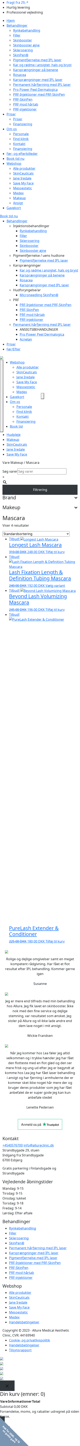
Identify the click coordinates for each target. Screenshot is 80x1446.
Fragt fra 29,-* (17, 2)
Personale (21, 134)
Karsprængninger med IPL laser (38, 79)
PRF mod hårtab (25, 104)
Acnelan (26, 339)
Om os (12, 129)
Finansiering (22, 124)
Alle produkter (24, 168)
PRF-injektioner (25, 109)
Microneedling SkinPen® (39, 295)
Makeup (19, 198)
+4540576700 (12, 1145)
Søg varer (9, 471)
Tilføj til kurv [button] (55, 552)
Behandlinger (17, 25)
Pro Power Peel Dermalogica (35, 89)
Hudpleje (14, 434)
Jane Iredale (22, 178)
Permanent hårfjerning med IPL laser (42, 84)
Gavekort (14, 208)
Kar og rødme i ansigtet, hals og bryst (42, 65)
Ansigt (18, 203)
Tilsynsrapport (20, 1350)
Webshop (14, 163)
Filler (17, 35)
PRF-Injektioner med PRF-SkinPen (39, 94)
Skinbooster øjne (26, 45)
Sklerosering (23, 50)
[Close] (7, 1385)
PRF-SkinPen (22, 99)
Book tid (16, 426)
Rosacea (19, 75)
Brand (9, 498)
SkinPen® (20, 55)
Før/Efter (14, 349)
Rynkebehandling (26, 30)
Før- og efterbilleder (22, 153)
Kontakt (19, 144)
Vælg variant (55, 585)
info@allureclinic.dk (39, 1145)
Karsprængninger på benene (35, 70)
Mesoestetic (22, 188)
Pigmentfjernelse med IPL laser (37, 60)
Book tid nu (15, 158)
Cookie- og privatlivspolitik (29, 1340)
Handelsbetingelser (24, 1322)
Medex (18, 193)
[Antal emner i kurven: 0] (42, 396)
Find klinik (21, 139)
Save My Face (23, 183)
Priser (11, 114)
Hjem (11, 20)
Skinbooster (22, 40)
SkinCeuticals (23, 173)
